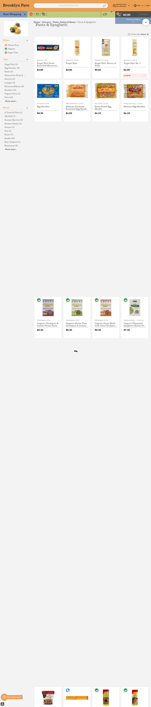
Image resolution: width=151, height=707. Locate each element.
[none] (48, 57)
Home (37, 22)
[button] (122, 5)
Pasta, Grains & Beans (64, 22)
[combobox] (71, 5)
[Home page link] (16, 5)
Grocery (46, 22)
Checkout (143, 14)
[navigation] (13, 14)
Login (148, 5)
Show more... (11, 101)
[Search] (104, 5)
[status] (119, 14)
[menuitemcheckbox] (16, 45)
